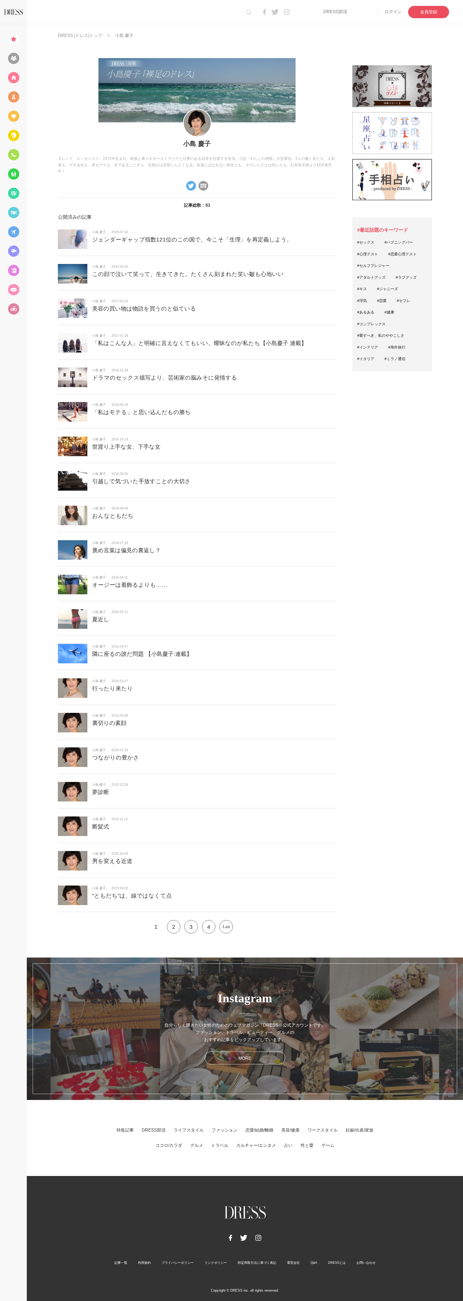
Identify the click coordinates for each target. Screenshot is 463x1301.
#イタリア (365, 359)
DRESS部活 (335, 11)
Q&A (314, 1263)
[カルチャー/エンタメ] (13, 251)
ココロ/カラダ (168, 1145)
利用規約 (144, 1263)
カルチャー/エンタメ (256, 1145)
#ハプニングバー (398, 242)
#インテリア (367, 347)
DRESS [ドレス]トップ (80, 35)
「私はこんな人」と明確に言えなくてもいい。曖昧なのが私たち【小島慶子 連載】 (199, 343)
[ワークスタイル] (13, 154)
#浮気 (362, 300)
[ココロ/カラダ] (13, 193)
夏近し (100, 619)
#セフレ (403, 300)
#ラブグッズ (406, 277)
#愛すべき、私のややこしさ (380, 335)
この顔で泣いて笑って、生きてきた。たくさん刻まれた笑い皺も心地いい (188, 274)
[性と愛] (13, 289)
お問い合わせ (366, 1263)
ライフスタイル (189, 1130)
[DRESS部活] (13, 58)
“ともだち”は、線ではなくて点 (132, 895)
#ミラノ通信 (394, 359)
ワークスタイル (323, 1130)
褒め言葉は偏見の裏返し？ (126, 550)
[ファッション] (13, 97)
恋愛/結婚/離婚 (259, 1130)
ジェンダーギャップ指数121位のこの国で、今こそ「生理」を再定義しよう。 (192, 239)
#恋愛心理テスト (402, 254)
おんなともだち (112, 516)
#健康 (389, 312)
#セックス (365, 242)
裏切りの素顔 (109, 723)
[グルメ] (13, 212)
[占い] (13, 270)
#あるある (365, 312)
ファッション (224, 1130)
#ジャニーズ (387, 289)
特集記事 (125, 1130)
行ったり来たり (112, 688)
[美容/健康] (13, 135)
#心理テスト (367, 254)
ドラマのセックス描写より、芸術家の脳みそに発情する (164, 378)
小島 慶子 (99, 232)
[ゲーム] (13, 309)
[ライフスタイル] (13, 77)
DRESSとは (337, 1263)
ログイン (393, 11)
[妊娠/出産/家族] (13, 174)
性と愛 (307, 1145)
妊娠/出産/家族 (360, 1130)
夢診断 (100, 792)
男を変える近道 (112, 861)
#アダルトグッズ (371, 277)
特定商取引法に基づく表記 (257, 1263)
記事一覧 (120, 1263)
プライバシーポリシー (178, 1263)
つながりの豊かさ (115, 757)
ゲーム (328, 1145)
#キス (362, 289)
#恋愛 (382, 300)
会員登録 (428, 12)
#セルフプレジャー (373, 265)
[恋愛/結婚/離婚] (13, 116)
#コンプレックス (371, 324)
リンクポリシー (215, 1263)
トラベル (219, 1145)
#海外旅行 (396, 347)
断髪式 (100, 826)
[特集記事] (13, 39)
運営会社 (293, 1263)
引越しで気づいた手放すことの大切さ (141, 481)
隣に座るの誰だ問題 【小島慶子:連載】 (142, 654)
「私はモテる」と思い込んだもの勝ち (141, 412)
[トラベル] (13, 231)
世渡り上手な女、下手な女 (126, 447)
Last (226, 926)
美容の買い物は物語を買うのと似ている (144, 308)
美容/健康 (290, 1130)
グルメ (196, 1145)
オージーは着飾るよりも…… (129, 585)
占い (288, 1145)
